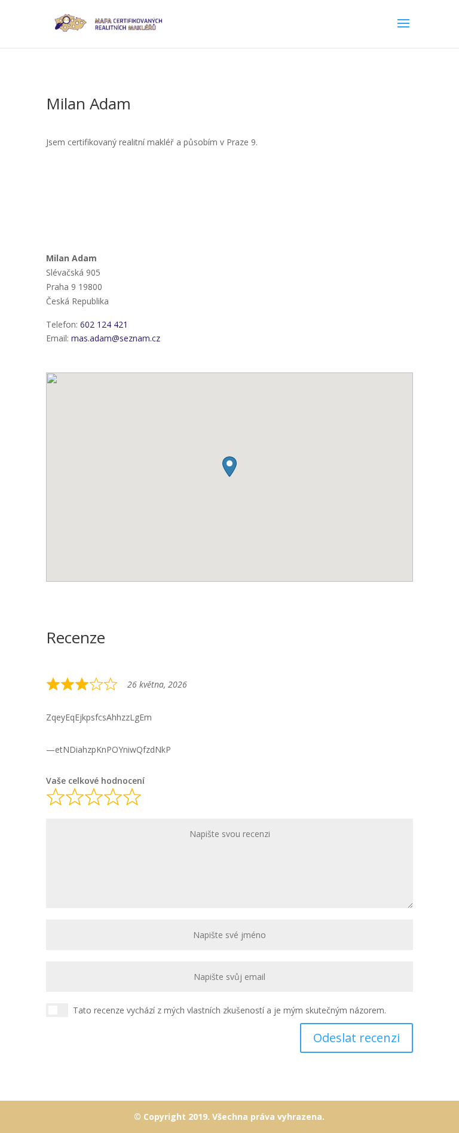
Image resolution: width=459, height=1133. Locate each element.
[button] (229, 466)
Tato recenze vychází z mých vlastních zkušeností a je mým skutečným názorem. (229, 1010)
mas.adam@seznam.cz (115, 338)
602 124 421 (104, 324)
